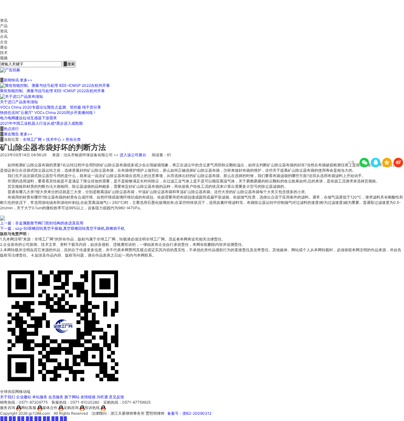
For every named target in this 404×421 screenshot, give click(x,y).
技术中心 (53, 139)
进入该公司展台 (133, 154)
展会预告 (11, 134)
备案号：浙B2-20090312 (189, 413)
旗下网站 (72, 396)
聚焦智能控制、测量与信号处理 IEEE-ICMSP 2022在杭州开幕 (52, 90)
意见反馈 (116, 396)
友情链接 (88, 396)
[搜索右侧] (10, 70)
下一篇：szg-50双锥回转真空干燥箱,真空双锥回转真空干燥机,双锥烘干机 (62, 228)
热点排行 (11, 128)
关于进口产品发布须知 (19, 101)
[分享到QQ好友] (375, 162)
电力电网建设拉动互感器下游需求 (28, 118)
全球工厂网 (32, 139)
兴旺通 (102, 396)
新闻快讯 (11, 80)
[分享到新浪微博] (398, 162)
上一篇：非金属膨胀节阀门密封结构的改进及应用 (41, 223)
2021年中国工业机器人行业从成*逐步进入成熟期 (41, 123)
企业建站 (23, 396)
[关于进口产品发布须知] (21, 96)
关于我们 (7, 396)
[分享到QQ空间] (387, 162)
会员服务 (55, 396)
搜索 (69, 64)
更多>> (26, 80)
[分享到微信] (364, 162)
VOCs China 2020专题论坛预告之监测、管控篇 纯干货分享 (50, 107)
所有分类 (73, 139)
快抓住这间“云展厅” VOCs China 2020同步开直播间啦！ (48, 112)
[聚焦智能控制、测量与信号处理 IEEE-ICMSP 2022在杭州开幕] (55, 85)
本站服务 (39, 396)
